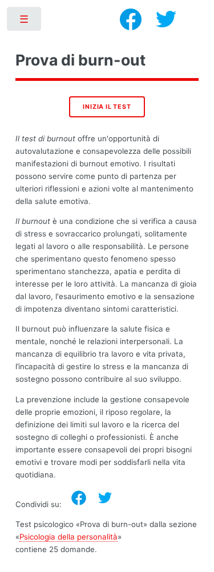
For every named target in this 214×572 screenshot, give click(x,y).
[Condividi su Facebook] (79, 498)
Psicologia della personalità (68, 536)
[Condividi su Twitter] (105, 498)
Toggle (25, 21)
